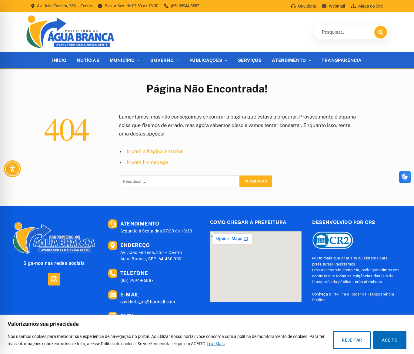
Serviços (250, 60)
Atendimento (289, 60)
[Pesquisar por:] (179, 181)
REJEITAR (352, 340)
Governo (162, 60)
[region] (207, 334)
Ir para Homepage (147, 162)
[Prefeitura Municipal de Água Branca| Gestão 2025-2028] (70, 32)
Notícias (88, 60)
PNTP (337, 294)
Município (122, 60)
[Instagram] (54, 279)
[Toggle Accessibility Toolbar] (12, 169)
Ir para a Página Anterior (155, 151)
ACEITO (390, 340)
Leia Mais (216, 343)
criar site (349, 258)
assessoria (331, 270)
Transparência (342, 60)
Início (59, 60)
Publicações (205, 60)
